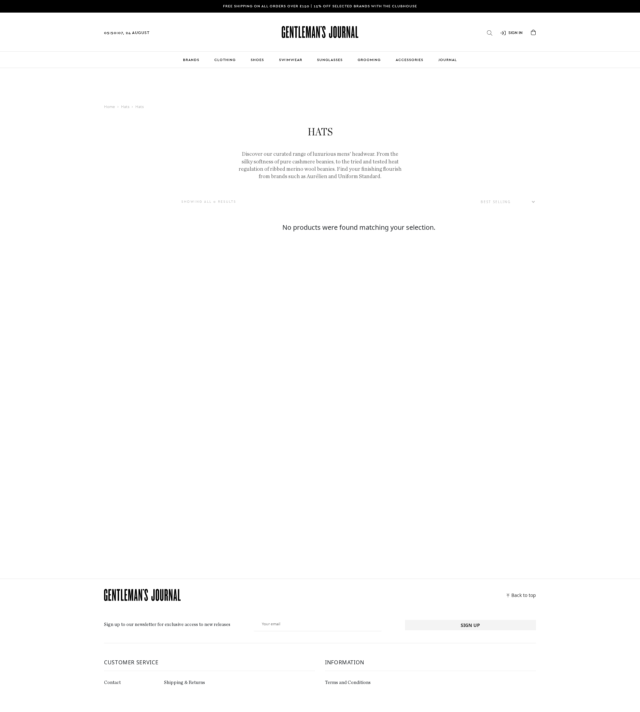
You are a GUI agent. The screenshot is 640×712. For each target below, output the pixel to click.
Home (109, 106)
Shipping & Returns (184, 682)
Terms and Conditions (348, 682)
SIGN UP (470, 625)
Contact (112, 682)
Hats (125, 106)
